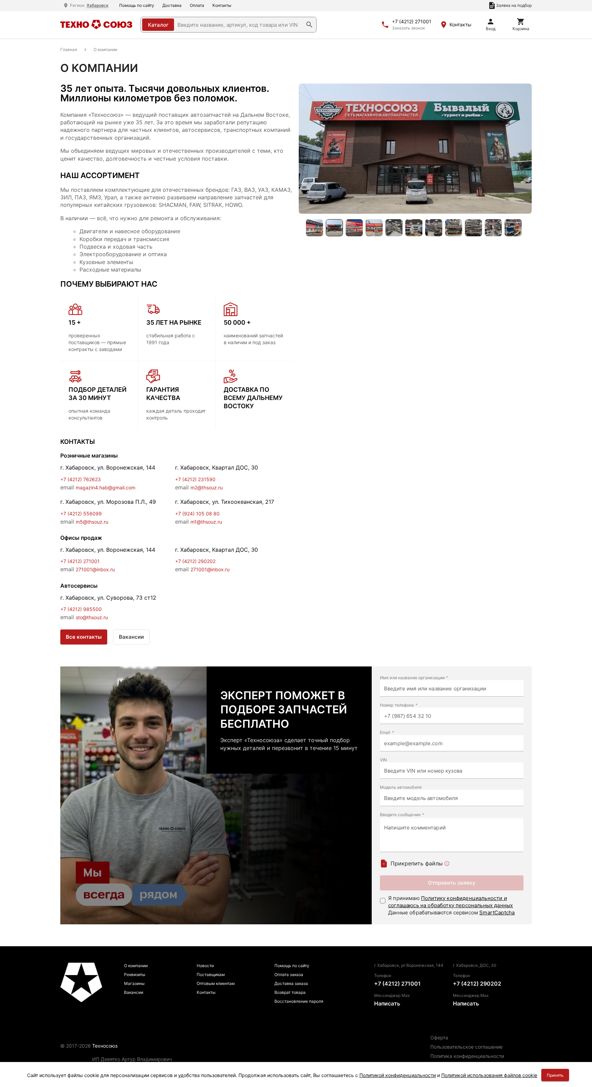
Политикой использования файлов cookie (489, 1075)
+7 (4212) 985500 (81, 609)
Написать (387, 1003)
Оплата (197, 5)
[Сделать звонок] (385, 25)
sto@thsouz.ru (92, 617)
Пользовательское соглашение (466, 1047)
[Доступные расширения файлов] (447, 863)
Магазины (134, 983)
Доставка (172, 5)
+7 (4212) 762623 (80, 479)
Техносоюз (105, 1046)
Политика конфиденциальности (467, 1056)
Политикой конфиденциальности (397, 1075)
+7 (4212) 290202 (195, 561)
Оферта (439, 1037)
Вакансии (131, 637)
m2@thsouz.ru (206, 487)
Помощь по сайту (136, 5)
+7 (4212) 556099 (81, 513)
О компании (136, 965)
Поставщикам (211, 974)
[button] (309, 25)
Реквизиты (134, 974)
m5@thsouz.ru (92, 522)
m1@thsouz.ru (206, 522)
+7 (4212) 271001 (411, 21)
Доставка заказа (291, 983)
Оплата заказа (288, 974)
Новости (205, 965)
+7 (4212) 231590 (195, 479)
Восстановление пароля (298, 1001)
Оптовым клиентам (216, 983)
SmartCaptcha (497, 912)
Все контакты (84, 637)
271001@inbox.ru (95, 569)
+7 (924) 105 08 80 (197, 513)
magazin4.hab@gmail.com (105, 487)
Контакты (221, 5)
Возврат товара (290, 992)
